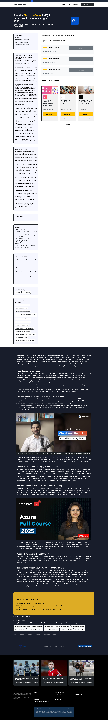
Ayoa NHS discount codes (21, 337)
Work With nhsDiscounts (40, 697)
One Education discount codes (35, 629)
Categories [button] (76, 4)
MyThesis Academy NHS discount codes (25, 340)
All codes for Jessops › (84, 109)
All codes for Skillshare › (66, 109)
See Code (49, 114)
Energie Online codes (37, 626)
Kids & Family (58, 699)
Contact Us (36, 694)
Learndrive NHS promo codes (22, 305)
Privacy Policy (78, 694)
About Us (36, 692)
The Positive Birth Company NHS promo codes (26, 315)
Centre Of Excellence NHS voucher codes (25, 334)
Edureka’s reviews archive (23, 188)
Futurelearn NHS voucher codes (23, 319)
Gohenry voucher (49, 626)
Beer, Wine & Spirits (59, 694)
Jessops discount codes (66, 629)
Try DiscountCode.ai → (70, 1)
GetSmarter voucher (79, 629)
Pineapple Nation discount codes (22, 626)
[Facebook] (21, 218)
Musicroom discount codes (78, 626)
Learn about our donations (85, 646)
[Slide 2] (69, 124)
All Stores (36, 699)
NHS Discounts (20, 693)
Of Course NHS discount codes (23, 322)
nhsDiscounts (20, 4)
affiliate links (27, 44)
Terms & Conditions (80, 692)
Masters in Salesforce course (23, 164)
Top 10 (69, 4)
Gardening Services (59, 692)
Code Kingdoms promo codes (62, 626)
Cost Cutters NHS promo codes (23, 311)
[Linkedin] (19, 218)
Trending (63, 4)
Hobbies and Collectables (61, 697)
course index (24, 176)
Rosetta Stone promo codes (51, 629)
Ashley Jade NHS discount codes (23, 331)
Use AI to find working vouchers (41, 701)
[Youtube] (15, 218)
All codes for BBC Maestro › (49, 109)
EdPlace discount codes (20, 629)
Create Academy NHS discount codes (24, 328)
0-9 (17, 259)
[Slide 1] (67, 124)
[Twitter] (17, 218)
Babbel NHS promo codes (21, 308)
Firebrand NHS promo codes (22, 325)
